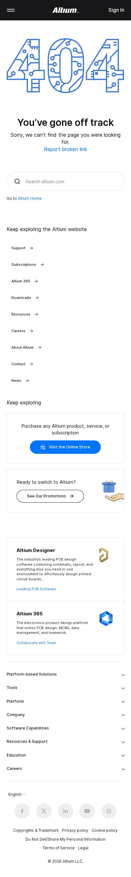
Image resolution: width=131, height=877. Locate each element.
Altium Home (30, 198)
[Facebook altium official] (22, 811)
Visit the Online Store (69, 447)
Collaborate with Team (36, 643)
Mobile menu (11, 10)
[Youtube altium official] (87, 811)
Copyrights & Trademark (36, 830)
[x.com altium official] (44, 811)
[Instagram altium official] (108, 811)
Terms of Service (59, 847)
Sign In (116, 10)
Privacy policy (75, 830)
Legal (83, 847)
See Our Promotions (46, 496)
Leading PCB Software (36, 589)
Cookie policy (105, 830)
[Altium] (65, 10)
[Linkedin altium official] (65, 811)
